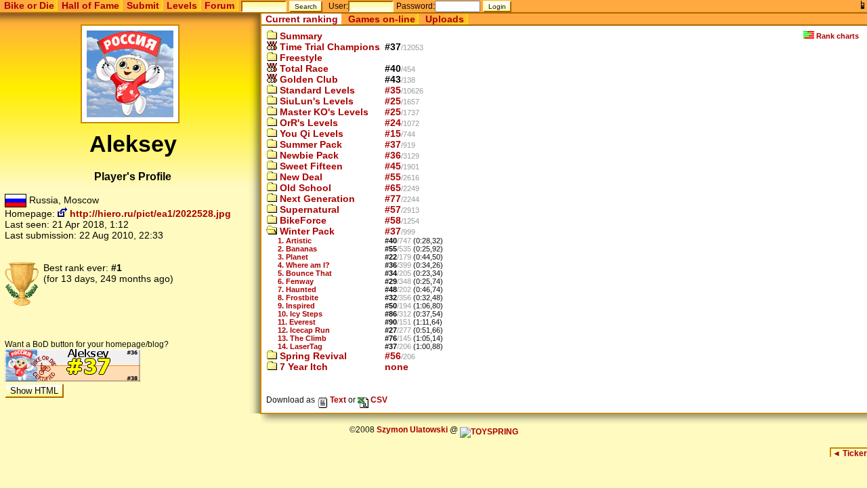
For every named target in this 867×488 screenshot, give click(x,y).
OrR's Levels (307, 122)
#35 (393, 90)
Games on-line (381, 19)
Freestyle (299, 57)
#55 (393, 176)
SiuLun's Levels (315, 101)
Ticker (849, 453)
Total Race (303, 68)
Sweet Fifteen (310, 166)
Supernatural (308, 209)
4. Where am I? (304, 265)
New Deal (299, 176)
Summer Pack (309, 144)
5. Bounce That (305, 273)
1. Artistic (295, 241)
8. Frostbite (298, 297)
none (396, 366)
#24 (393, 122)
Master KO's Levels (322, 111)
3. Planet (293, 257)
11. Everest (297, 322)
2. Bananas (297, 249)
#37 (393, 144)
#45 (393, 166)
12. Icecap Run (304, 330)
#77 (393, 198)
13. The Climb (302, 338)
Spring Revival (312, 355)
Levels (182, 5)
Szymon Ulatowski (412, 429)
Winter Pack (306, 231)
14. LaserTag (300, 346)
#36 (393, 155)
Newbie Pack (308, 155)
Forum (219, 5)
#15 (393, 133)
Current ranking (302, 19)
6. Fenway (296, 281)
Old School (304, 187)
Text (337, 399)
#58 (393, 220)
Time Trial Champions (328, 46)
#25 (393, 101)
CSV (377, 399)
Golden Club (307, 79)
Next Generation (316, 198)
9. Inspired (296, 306)
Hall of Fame (90, 5)
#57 (393, 209)
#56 (393, 355)
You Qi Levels (310, 133)
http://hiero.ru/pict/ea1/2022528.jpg (149, 213)
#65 (393, 187)
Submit (143, 5)
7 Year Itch (302, 366)
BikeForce (301, 220)
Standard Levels (316, 90)
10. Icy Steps (300, 314)
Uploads (444, 19)
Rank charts (836, 36)
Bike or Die (29, 5)
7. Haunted (297, 289)
